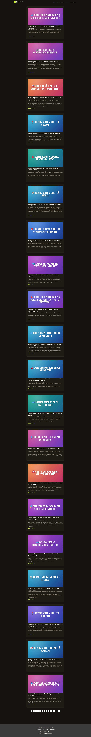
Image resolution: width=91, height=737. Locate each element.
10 (51, 711)
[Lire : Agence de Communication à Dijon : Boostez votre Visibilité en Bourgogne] (45, 16)
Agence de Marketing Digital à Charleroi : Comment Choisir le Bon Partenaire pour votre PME (44, 379)
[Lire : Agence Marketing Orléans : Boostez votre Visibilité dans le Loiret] (45, 123)
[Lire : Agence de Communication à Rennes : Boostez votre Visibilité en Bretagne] (45, 194)
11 (53, 711)
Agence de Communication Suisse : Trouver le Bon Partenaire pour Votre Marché (44, 241)
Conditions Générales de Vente (46, 733)
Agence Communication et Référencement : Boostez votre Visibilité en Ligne (43, 518)
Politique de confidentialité (45, 731)
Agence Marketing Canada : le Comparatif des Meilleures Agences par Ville (43, 168)
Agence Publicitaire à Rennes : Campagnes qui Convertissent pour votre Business (44, 98)
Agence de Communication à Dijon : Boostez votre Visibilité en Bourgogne (45, 27)
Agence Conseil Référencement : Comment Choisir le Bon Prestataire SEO (43, 589)
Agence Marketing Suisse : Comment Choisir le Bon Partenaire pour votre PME (45, 483)
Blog (54, 2)
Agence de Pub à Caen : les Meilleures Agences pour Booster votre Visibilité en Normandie (44, 345)
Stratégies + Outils (60, 2)
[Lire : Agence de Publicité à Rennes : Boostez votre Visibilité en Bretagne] (45, 265)
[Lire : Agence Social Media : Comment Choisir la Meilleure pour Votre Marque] (45, 438)
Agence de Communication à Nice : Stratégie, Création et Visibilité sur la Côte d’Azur (43, 694)
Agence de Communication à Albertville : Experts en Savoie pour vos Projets (44, 62)
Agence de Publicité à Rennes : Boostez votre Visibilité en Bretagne (43, 275)
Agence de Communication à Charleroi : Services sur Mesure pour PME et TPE (44, 554)
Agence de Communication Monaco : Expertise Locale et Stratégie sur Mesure (43, 310)
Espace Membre (73, 2)
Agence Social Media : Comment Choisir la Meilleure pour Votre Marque (45, 449)
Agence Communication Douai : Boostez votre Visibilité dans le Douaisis (45, 414)
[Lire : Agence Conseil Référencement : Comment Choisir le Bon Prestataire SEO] (45, 578)
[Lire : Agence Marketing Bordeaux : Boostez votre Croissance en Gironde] (45, 649)
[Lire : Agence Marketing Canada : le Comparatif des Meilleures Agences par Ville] (45, 158)
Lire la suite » (31, 36)
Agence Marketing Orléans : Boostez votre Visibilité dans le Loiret (44, 134)
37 (59, 711)
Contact (66, 2)
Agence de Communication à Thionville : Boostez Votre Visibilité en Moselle (45, 625)
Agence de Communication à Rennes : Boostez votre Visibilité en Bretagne (44, 205)
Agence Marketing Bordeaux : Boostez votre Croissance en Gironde (44, 660)
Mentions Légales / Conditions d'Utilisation (45, 729)
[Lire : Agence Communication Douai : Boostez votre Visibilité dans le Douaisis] (45, 403)
